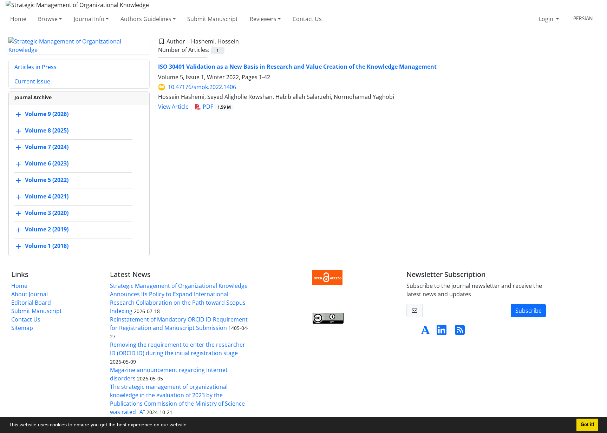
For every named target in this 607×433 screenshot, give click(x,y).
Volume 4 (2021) (46, 196)
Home (18, 19)
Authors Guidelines (145, 19)
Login (547, 19)
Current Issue (32, 81)
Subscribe (528, 310)
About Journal (29, 294)
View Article (173, 106)
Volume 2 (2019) (46, 229)
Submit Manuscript (212, 19)
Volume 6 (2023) (46, 163)
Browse (48, 19)
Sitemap (22, 328)
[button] (190, 426)
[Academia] (425, 332)
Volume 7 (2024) (46, 147)
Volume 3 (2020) (46, 213)
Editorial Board (31, 302)
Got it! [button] (587, 424)
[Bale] (412, 332)
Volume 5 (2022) (46, 180)
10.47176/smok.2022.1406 (202, 87)
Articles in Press (35, 67)
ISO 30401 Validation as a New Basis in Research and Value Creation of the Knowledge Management (297, 66)
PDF (216, 106)
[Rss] (459, 332)
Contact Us (307, 19)
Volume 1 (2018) (46, 246)
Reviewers (263, 19)
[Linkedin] (441, 332)
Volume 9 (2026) (46, 114)
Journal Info (89, 19)
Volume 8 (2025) (46, 130)
